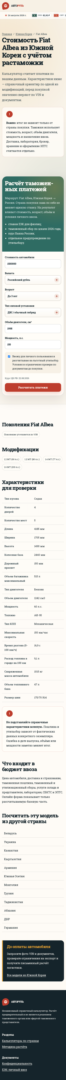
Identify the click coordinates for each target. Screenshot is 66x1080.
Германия (11, 927)
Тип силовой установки (20, 309)
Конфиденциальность (17, 1063)
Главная (7, 34)
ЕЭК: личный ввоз (14, 1069)
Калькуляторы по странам (20, 1041)
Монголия (11, 885)
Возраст (11, 293)
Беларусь (10, 833)
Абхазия (10, 910)
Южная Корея (24, 34)
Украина (10, 842)
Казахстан (11, 850)
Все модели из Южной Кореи (26, 975)
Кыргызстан (12, 859)
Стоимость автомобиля (19, 257)
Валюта (17, 276)
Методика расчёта (14, 1046)
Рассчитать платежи (33, 387)
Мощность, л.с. (14, 338)
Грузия (9, 893)
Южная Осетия (14, 876)
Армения (10, 867)
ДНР (7, 919)
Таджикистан (13, 902)
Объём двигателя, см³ (18, 322)
